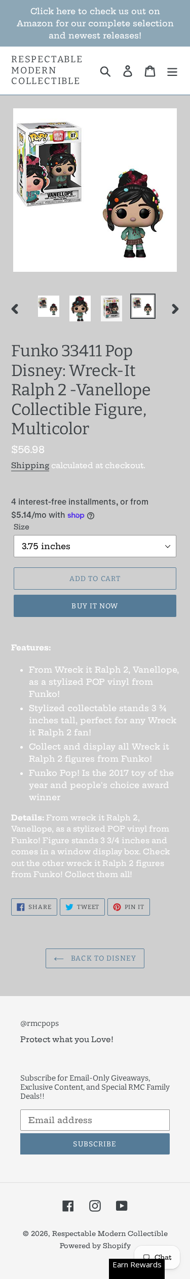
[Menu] (172, 70)
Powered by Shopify (95, 1246)
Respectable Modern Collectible (47, 70)
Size (21, 526)
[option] (48, 306)
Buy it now (94, 606)
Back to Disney (102, 958)
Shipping (30, 465)
